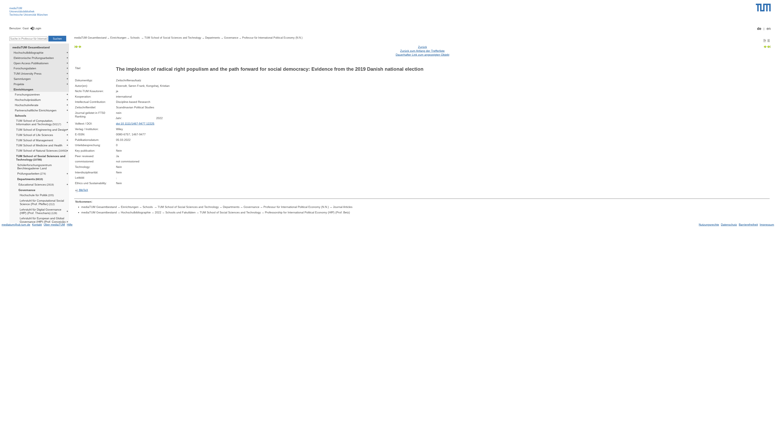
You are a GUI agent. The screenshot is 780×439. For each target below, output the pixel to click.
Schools (20, 115)
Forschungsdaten (25, 68)
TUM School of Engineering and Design (41, 129)
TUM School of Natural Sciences (41, 150)
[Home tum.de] (763, 7)
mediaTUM (15, 8)
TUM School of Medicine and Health (39, 145)
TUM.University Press (27, 73)
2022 (158, 212)
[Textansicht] (769, 40)
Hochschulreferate (26, 105)
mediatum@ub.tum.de (16, 224)
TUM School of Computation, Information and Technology (38, 122)
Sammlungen (22, 78)
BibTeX (83, 190)
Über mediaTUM (54, 224)
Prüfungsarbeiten (31, 173)
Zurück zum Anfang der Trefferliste (422, 50)
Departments (30, 179)
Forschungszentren (27, 94)
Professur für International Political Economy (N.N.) (272, 37)
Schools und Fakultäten (180, 212)
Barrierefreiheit (748, 224)
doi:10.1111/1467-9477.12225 (135, 123)
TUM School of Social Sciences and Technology (40, 157)
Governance (26, 190)
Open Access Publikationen (31, 63)
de (759, 29)
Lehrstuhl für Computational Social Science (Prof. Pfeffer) (42, 202)
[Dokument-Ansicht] (765, 40)
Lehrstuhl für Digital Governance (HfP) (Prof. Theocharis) (40, 211)
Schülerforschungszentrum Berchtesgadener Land (34, 166)
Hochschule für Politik (37, 195)
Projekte (19, 84)
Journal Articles (342, 207)
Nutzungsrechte (709, 224)
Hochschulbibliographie (28, 52)
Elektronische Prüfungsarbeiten (34, 58)
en (769, 29)
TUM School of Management (34, 140)
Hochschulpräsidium (28, 99)
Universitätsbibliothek (22, 11)
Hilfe (70, 224)
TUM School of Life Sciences (34, 135)
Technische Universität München (28, 14)
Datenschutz (729, 224)
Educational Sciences (36, 184)
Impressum (767, 224)
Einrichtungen (23, 89)
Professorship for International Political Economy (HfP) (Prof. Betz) (307, 212)
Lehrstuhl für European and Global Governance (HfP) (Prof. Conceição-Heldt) (43, 222)
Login (37, 28)
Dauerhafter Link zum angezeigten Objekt (422, 54)
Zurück (422, 47)
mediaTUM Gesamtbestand (31, 47)
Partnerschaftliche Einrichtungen (35, 110)
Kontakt (37, 224)
